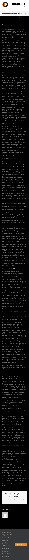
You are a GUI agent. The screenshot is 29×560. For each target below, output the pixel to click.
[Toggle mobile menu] (26, 8)
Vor (25, 17)
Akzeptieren (20, 544)
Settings (4, 558)
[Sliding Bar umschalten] (22, 8)
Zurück (20, 17)
